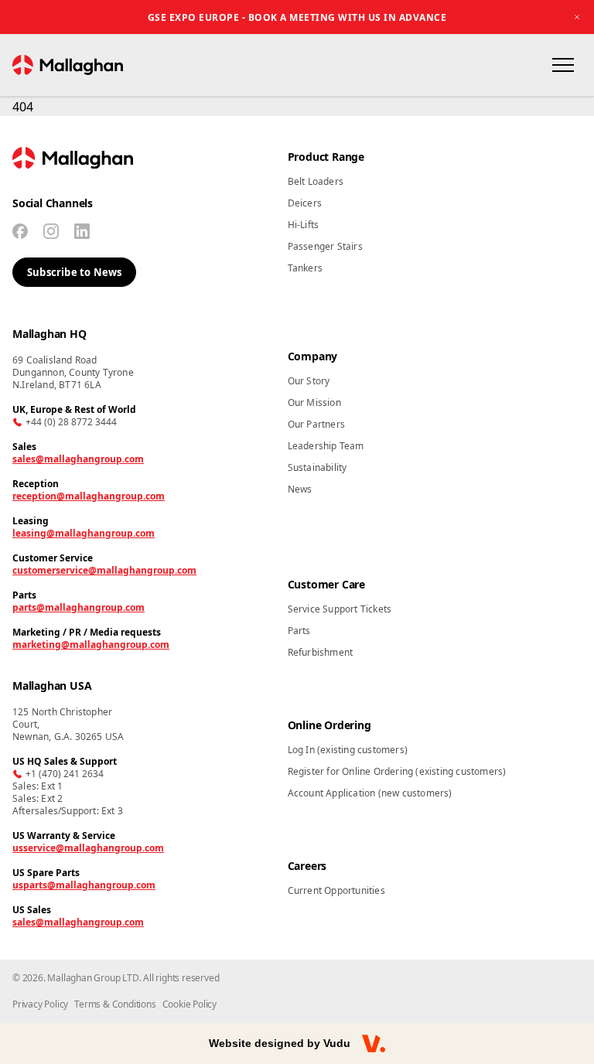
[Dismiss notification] (577, 17)
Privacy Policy (40, 1004)
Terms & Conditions (114, 1004)
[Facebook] (20, 231)
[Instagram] (51, 231)
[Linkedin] (82, 231)
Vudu (336, 1043)
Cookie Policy (189, 1004)
